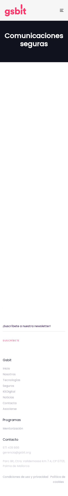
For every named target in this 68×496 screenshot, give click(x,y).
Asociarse (10, 409)
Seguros (8, 386)
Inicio (6, 368)
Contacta (10, 403)
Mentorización (13, 428)
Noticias (8, 397)
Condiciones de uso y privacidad (25, 477)
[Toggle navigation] (61, 10)
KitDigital (9, 391)
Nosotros (9, 374)
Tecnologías (11, 380)
